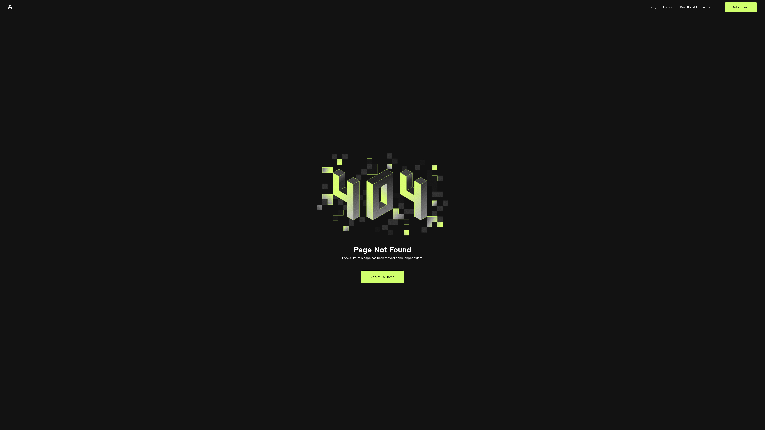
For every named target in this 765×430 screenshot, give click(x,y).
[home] (20, 7)
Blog (653, 7)
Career (668, 7)
